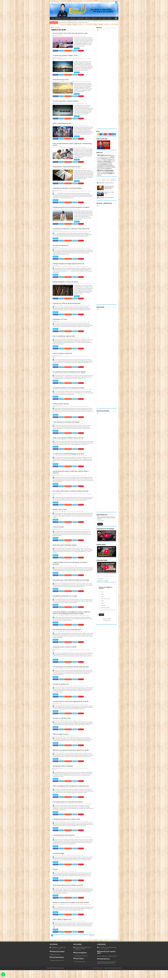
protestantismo (107, 172)
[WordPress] (107, 2)
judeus (104, 167)
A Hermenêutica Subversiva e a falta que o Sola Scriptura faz (71, 228)
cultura (99, 161)
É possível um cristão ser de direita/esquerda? (66, 303)
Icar (108, 164)
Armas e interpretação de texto (62, 123)
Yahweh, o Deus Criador (60, 509)
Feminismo (70, 373)
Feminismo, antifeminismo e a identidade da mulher (107, 956)
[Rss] (99, 2)
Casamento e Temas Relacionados (59, 768)
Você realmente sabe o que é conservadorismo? (67, 629)
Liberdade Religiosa (66, 356)
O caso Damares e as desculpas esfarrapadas (66, 422)
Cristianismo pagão (58, 853)
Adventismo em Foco (105, 959)
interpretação (110, 166)
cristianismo (110, 160)
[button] (3, 974)
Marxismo (69, 231)
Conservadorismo (67, 81)
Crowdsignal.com (106, 620)
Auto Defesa (64, 125)
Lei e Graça (85, 58)
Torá (114, 173)
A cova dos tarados (58, 527)
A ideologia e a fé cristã (60, 319)
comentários (112, 180)
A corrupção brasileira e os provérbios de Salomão (68, 802)
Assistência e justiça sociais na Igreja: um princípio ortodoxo (71, 902)
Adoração (100, 155)
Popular (103, 180)
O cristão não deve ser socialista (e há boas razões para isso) (71, 667)
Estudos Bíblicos (107, 163)
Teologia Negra (83, 266)
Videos (78, 720)
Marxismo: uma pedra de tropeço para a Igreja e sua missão (71, 750)
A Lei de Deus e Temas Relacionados (59, 493)
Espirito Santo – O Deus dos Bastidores (106, 197)
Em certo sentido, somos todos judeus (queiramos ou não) (70, 33)
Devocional (57, 2)
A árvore (55, 869)
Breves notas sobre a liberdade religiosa (65, 545)
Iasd (107, 164)
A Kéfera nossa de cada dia (61, 404)
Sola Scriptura (82, 168)
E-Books (54, 266)
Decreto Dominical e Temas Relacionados (76, 58)
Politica (70, 209)
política (98, 172)
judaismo (101, 167)
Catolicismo (67, 58)
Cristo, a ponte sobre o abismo (79, 961)
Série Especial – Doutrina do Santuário (106, 182)
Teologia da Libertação (77, 266)
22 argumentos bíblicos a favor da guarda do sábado (68, 388)
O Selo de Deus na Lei (76, 389)
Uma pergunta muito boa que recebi (56, 960)
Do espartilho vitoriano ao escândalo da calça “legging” (69, 372)
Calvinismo (99, 158)
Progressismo (82, 103)
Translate (106, 580)
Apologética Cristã (61, 58)
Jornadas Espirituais (68, 2)
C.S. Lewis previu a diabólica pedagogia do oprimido (68, 454)
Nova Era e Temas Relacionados (81, 493)
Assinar (100, 524)
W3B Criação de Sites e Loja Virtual (114, 968)
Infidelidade (77, 837)
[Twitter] (101, 2)
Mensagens (59, 18)
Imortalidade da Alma (102, 166)
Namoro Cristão (68, 768)
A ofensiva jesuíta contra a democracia (81, 955)
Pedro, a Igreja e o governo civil (62, 919)
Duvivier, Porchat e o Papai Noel (62, 353)
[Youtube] (105, 2)
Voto (101, 614)
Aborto (54, 475)
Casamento (104, 158)
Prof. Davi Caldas (64, 59)
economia (113, 161)
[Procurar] (116, 2)
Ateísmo (54, 356)
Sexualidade (81, 373)
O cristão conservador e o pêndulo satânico (65, 101)
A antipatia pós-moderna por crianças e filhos (66, 819)
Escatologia (72, 81)
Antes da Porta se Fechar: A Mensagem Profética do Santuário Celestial (109, 187)
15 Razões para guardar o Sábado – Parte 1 (65, 55)
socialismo (99, 173)
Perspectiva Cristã (77, 81)
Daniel (103, 161)
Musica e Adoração (105, 170)
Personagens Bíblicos (87, 837)
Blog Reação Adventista (58, 957)
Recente (98, 180)
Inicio (53, 27)
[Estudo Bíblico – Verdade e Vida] (50, 947)
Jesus (98, 167)
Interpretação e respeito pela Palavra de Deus (66, 167)
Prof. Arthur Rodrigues (84, 81)
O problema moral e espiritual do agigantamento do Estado (71, 701)
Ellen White (99, 163)
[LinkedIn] (104, 2)
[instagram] (108, 2)
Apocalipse (102, 157)
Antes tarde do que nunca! (61, 79)
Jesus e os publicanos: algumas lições (64, 336)
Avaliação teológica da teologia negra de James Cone (68, 263)
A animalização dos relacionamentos (64, 835)
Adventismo (55, 58)
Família (70, 493)
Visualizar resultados (107, 618)
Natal (75, 356)
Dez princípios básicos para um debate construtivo (68, 885)
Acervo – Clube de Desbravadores (64, 22)
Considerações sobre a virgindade (63, 766)
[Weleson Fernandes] (84, 10)
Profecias (101, 172)
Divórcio (67, 493)
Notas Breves (75, 147)
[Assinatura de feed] (94, 29)
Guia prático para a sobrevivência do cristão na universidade (71, 580)
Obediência (59, 59)
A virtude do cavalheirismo (61, 684)
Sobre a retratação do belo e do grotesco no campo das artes (71, 786)
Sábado (88, 389)
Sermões (62, 2)
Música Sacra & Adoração (59, 952)
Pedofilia (65, 103)
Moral (106, 168)
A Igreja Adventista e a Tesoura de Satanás (65, 282)
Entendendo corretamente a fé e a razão (65, 596)
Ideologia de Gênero (66, 529)
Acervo (95, 18)
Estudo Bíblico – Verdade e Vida (59, 947)
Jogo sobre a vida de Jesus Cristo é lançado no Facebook (83, 948)
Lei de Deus (109, 167)
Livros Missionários (77, 2)
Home (53, 18)
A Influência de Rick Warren (55, 954)
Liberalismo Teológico (63, 231)
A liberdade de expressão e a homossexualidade (67, 188)
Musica (109, 168)
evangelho (99, 164)
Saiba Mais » (77, 48)
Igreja (110, 164)
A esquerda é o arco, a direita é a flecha (64, 647)
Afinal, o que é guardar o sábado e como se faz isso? (68, 438)
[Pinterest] (103, 2)
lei (106, 167)
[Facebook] (100, 2)
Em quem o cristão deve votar (62, 718)
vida (98, 175)
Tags (107, 180)
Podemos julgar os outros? (61, 734)
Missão (109, 18)
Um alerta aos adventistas (60, 245)
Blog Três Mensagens (81, 953)
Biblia (112, 157)
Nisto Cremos (66, 18)
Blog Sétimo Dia (80, 958)
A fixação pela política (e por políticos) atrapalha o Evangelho (71, 207)
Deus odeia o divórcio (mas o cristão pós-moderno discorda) (70, 491)
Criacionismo (62, 649)
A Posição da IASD (107, 157)
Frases (52, 2)
